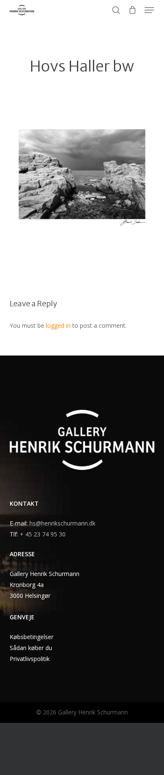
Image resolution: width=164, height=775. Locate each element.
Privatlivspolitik (30, 659)
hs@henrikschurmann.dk (62, 523)
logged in (58, 325)
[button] (149, 10)
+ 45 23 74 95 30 (43, 534)
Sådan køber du (31, 648)
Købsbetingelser (31, 637)
